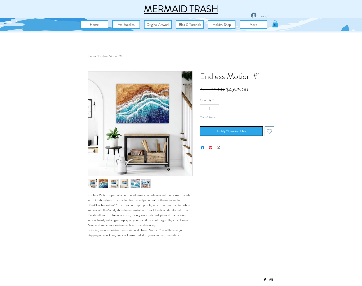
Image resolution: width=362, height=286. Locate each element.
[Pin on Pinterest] (210, 147)
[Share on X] (218, 147)
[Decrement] (203, 109)
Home (92, 55)
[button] (126, 24)
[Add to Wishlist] (269, 131)
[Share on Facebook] (202, 147)
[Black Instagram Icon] (271, 280)
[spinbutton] (209, 109)
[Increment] (215, 109)
